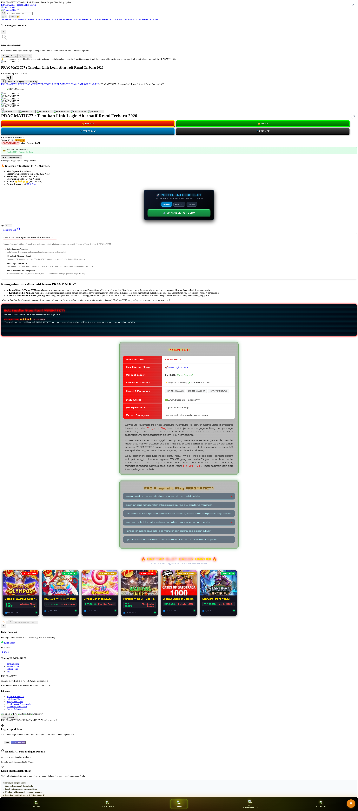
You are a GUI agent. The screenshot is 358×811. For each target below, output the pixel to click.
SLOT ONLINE (48, 84)
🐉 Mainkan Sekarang (139, 586)
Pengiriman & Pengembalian (19, 704)
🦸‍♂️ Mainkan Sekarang (179, 586)
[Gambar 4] (61, 111)
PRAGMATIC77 (9, 5)
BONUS (36, 806)
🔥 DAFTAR (88, 124)
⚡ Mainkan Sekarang (21, 586)
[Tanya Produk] (18, 229)
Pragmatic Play (156, 428)
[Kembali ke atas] (3, 626)
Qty (2, 225)
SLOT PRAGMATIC (129, 19)
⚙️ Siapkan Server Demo (179, 213)
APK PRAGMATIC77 (250, 806)
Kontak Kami (13, 666)
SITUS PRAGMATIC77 (29, 19)
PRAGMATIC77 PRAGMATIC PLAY (81, 19)
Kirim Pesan (9, 643)
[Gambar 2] (27, 111)
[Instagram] (5, 653)
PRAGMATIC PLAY (109, 19)
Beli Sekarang (31, 81)
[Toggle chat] (351, 803)
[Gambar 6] (95, 111)
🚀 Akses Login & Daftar (177, 367)
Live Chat (321, 806)
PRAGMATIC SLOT (148, 19)
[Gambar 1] (9, 111)
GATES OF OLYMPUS (88, 84)
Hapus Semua (10, 56)
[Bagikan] (3, 621)
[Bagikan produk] (3, 81)
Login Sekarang (18, 742)
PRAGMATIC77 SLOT (52, 19)
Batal (7, 742)
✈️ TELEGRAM (88, 131)
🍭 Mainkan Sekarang (100, 586)
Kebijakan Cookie (15, 701)
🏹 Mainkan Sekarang (219, 586)
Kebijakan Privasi (14, 699)
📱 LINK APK (263, 131)
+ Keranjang (19, 81)
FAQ (9, 671)
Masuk (33, 5)
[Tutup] (3, 32)
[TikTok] (8, 653)
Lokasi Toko (12, 669)
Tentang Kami (13, 664)
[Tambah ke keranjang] (10, 622)
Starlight (191, 204)
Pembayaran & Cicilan (17, 706)
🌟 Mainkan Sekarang (60, 586)
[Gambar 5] (78, 111)
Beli (14, 230)
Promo (20, 5)
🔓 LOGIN (263, 124)
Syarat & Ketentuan (15, 696)
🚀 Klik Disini (30, 184)
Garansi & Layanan (15, 709)
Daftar (26, 5)
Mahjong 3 (179, 204)
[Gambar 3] (44, 111)
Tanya (9, 81)
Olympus (166, 204)
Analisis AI (26, 56)
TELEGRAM (108, 806)
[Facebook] (2, 653)
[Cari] (3, 13)
